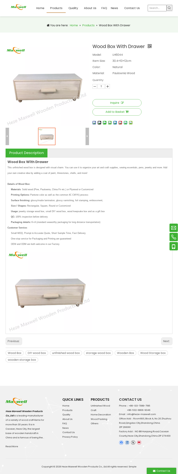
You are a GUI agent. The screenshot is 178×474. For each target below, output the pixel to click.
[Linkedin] (127, 442)
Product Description (26, 152)
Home (65, 405)
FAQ (64, 423)
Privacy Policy (70, 437)
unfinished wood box (66, 353)
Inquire (114, 103)
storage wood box (98, 353)
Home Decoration (101, 414)
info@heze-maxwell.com (141, 414)
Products (67, 410)
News (65, 428)
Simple (132, 466)
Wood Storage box (153, 353)
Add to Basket (115, 112)
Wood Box (14, 353)
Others (94, 423)
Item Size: (98, 61)
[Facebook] (121, 442)
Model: (96, 55)
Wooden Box (125, 353)
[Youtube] (139, 442)
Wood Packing (99, 419)
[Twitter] (133, 442)
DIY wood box (37, 353)
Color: (96, 67)
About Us (67, 419)
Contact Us (68, 432)
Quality (66, 414)
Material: (98, 73)
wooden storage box (22, 360)
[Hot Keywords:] (169, 8)
